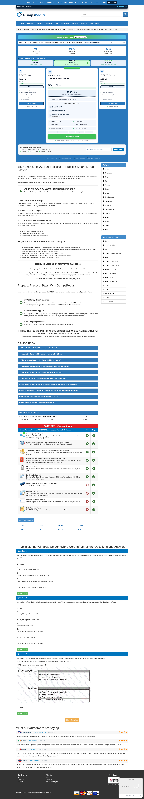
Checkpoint (108, 173)
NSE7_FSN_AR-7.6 (110, 273)
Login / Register (95, 23)
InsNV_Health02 (109, 245)
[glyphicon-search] (125, 14)
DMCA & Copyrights (52, 782)
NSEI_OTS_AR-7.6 (110, 269)
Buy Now (86, 416)
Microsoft (27, 29)
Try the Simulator (113, 103)
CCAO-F (107, 289)
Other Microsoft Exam (26, 520)
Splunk (106, 225)
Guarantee (49, 23)
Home (22, 23)
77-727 (21, 529)
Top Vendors (106, 165)
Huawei (106, 189)
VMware (107, 213)
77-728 (40, 529)
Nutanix (107, 229)
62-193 (60, 525)
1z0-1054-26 (108, 301)
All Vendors (30, 23)
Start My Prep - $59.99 (72, 137)
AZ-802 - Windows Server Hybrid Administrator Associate (36, 420)
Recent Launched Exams (110, 237)
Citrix (106, 181)
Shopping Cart (122, 6)
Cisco (106, 177)
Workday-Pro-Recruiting (111, 265)
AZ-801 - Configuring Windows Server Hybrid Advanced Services (38, 416)
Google (106, 221)
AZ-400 (80, 529)
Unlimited (75, 23)
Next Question (72, 720)
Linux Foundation (109, 197)
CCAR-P (107, 285)
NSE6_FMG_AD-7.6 (110, 281)
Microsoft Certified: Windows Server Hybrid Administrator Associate (52, 29)
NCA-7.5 (107, 257)
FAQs (56, 23)
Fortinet (107, 185)
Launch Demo (118, 149)
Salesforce (107, 205)
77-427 (21, 525)
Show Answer (22, 593)
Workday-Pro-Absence (111, 261)
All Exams (40, 23)
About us (48, 778)
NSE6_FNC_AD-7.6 (110, 277)
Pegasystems (108, 201)
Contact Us (84, 23)
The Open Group (109, 209)
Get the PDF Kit (31, 103)
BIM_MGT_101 (109, 293)
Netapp (106, 217)
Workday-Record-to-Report (112, 253)
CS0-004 (107, 241)
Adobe (106, 169)
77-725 (80, 525)
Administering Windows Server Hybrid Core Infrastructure (65, 42)
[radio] (35, 63)
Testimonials (65, 23)
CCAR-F (107, 297)
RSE (105, 249)
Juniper (106, 193)
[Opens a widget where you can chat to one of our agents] (130, 787)
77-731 (60, 529)
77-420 (40, 525)
